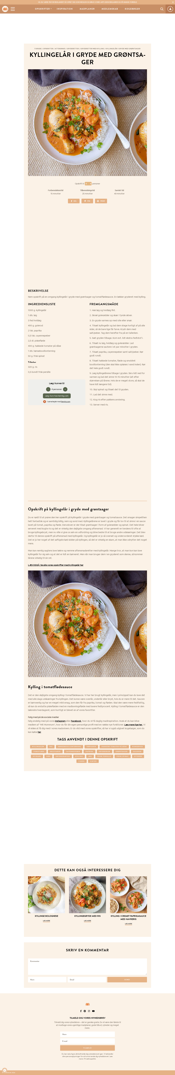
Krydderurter (63, 756)
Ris (51, 747)
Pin (88, 201)
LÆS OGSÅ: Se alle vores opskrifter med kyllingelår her (55, 565)
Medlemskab (110, 9)
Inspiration (65, 9)
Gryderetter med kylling (92, 49)
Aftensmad (60, 49)
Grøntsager (122, 751)
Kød (48, 756)
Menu (13, 9)
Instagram (60, 721)
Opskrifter (42, 9)
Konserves (137, 747)
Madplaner (87, 9)
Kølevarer (55, 751)
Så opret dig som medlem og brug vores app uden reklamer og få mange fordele (87, 2)
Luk (171, 1015)
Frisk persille (104, 756)
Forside (38, 49)
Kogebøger (132, 9)
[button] (4, 1070)
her (39, 732)
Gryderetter (73, 49)
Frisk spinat (123, 756)
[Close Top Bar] (173, 2)
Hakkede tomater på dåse (114, 747)
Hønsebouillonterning (69, 747)
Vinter (93, 761)
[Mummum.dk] (87, 1004)
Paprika (89, 751)
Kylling (79, 756)
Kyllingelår (38, 747)
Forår (81, 761)
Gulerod (137, 751)
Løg (90, 756)
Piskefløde (39, 751)
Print (102, 201)
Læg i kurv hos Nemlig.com (56, 396)
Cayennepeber (73, 751)
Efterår (138, 756)
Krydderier (104, 751)
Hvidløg (37, 756)
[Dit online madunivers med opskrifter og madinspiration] (5, 9)
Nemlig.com (65, 402)
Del (75, 201)
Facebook (76, 721)
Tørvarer (91, 747)
